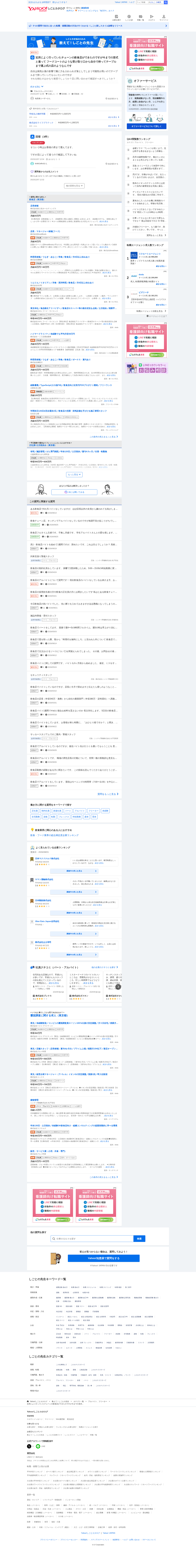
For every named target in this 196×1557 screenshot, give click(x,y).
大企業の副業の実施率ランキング (76, 1488)
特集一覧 (140, 20)
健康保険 (91, 1325)
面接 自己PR (92, 1306)
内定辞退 (69, 1311)
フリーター (94, 811)
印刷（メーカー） (119, 1505)
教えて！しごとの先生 (60, 1401)
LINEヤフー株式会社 (35, 1457)
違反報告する (113, 99)
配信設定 (70, 1419)
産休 (87, 817)
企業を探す (116, 20)
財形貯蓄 (129, 1325)
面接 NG (59, 1306)
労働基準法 (99, 1342)
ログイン (70, 11)
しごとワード (82, 1435)
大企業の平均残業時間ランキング (107, 1485)
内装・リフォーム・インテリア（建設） (54, 1527)
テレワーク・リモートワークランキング (65, 1475)
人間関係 (79, 1348)
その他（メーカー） (66, 1516)
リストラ (141, 1342)
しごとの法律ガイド (54, 1435)
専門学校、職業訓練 (77, 1385)
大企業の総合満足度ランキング (93, 1481)
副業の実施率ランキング (122, 1475)
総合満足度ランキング (75, 1472)
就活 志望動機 (136, 1317)
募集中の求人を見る (74, 871)
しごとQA (129, 20)
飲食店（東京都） (37, 199)
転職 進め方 (75, 1287)
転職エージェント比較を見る (150, 311)
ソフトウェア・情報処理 (52, 1500)
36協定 (108, 1342)
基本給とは (151, 1325)
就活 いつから (72, 1317)
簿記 (64, 1385)
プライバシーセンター (69, 1540)
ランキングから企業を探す (66, 1427)
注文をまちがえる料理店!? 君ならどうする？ (47, 2)
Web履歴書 (60, 1419)
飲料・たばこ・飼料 (52, 1505)
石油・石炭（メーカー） (52, 1509)
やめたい (119, 1348)
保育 (46, 1522)
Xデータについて (149, 1540)
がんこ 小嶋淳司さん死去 (157, 2)
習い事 (89, 1385)
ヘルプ (131, 2)
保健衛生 (37, 1522)
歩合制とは (140, 1325)
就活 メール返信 (73, 1320)
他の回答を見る (73, 186)
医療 (28, 1522)
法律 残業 (73, 1342)
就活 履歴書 (149, 1317)
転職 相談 (118, 1287)
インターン (60, 1317)
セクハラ (69, 1348)
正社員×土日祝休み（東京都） (43, 445)
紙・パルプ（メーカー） (98, 1505)
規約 (84, 1540)
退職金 (120, 1325)
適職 (57, 1292)
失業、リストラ (105, 1375)
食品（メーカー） (34, 1505)
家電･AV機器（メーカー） (117, 1513)
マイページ (164, 20)
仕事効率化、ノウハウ (122, 1375)
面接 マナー (80, 1306)
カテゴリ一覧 (78, 1401)
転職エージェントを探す (88, 1427)
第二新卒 (128, 1287)
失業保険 (71, 1325)
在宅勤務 (36, 817)
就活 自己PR (123, 1317)
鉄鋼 (91, 1509)
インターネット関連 (73, 1500)
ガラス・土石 (81, 1509)
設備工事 (101, 1527)
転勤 (53, 817)
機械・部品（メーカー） (127, 1509)
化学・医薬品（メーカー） (139, 1505)
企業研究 (76, 1292)
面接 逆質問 (104, 1306)
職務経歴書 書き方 (152, 1298)
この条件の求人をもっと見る (103, 437)
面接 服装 (69, 1306)
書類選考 (78, 1301)
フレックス (64, 817)
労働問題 (74, 1375)
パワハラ (59, 1348)
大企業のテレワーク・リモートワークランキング (143, 1485)
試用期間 (151, 1342)
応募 (57, 1301)
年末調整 (111, 1325)
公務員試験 (83, 1370)
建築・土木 (31, 1527)
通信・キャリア (33, 1500)
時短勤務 (77, 817)
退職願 (86, 1311)
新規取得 (85, 8)
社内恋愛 (109, 1348)
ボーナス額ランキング (54, 1472)
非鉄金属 (100, 1509)
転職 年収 (86, 1292)
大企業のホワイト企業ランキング (121, 1481)
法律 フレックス (85, 1342)
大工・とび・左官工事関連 (84, 1527)
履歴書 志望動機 (97, 1298)
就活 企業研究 (101, 1317)
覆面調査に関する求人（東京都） (49, 1015)
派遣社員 (57, 811)
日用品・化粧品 (33, 1509)
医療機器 (59, 1513)
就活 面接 (86, 1320)
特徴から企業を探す (46, 1427)
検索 (166, 2)
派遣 (78, 1380)
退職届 (78, 1311)
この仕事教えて (61, 1364)
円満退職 (96, 1311)
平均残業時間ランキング (36, 1475)
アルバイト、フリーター (43, 91)
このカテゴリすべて (78, 1364)
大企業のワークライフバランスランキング (43, 1485)
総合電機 (99, 1513)
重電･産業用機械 (146, 1509)
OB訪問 (112, 1317)
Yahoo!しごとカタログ (38, 1401)
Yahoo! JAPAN (121, 2)
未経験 (105, 811)
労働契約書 (130, 1342)
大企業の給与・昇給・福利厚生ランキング (43, 1488)
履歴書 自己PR (83, 1298)
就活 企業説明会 (87, 1317)
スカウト (151, 20)
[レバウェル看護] (52, 1205)
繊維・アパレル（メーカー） (74, 1505)
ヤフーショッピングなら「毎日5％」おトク (96, 11)
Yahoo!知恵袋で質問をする (104, 1258)
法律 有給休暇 (61, 1342)
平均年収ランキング (34, 1472)
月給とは (69, 1329)
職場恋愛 (99, 1348)
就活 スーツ (60, 1320)
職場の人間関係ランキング (150, 1472)
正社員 (35, 811)
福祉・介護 (56, 1522)
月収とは (59, 1329)
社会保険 (101, 1325)
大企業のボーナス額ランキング (65, 1481)
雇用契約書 (119, 1342)
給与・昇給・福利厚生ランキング (97, 1475)
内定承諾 (59, 1311)
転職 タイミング (105, 1287)
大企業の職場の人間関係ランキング (77, 1485)
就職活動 (59, 1370)
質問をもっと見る (107, 794)
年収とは (90, 1329)
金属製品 (110, 1509)
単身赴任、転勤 (61, 1375)
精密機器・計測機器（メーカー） (40, 1513)
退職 (74, 1370)
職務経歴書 (138, 1298)
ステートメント (100, 1540)
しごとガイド (70, 1435)
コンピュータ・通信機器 (140, 1513)
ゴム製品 (68, 1509)
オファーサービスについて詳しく (147, 126)
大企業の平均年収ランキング (38, 1481)
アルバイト (80, 811)
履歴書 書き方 (69, 1298)
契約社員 (45, 811)
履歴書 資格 (111, 1298)
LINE (43, 1446)
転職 (67, 1370)
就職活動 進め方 (62, 1287)
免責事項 (115, 1540)
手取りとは (80, 1329)
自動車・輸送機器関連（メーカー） (41, 1516)
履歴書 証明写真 (124, 1298)
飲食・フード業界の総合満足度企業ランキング (54, 835)
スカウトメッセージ (34, 1419)
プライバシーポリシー (48, 1540)
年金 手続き (60, 1325)
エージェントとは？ (158, 316)
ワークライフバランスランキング (123, 1472)
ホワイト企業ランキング (97, 1472)
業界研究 (66, 1292)
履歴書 (58, 1298)
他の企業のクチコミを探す (104, 967)
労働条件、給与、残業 (88, 1375)
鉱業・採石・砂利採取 (117, 1527)
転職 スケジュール (89, 1287)
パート (68, 811)
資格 (45, 817)
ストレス (89, 1348)
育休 (94, 817)
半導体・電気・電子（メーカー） (80, 1513)
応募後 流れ (67, 1301)
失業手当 (81, 1325)
